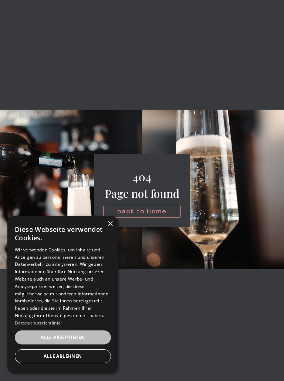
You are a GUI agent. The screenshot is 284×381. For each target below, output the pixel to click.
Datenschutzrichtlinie (38, 323)
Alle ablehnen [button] (63, 356)
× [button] (110, 224)
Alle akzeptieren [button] (63, 337)
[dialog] (62, 295)
